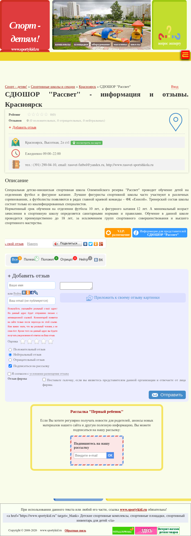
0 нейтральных (93, 120)
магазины (120, 44)
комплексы (62, 44)
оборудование (101, 44)
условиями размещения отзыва (49, 373)
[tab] (15, 260)
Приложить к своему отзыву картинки (126, 297)
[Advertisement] (63, 73)
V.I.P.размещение (121, 232)
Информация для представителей (163, 232)
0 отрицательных (69, 120)
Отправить (171, 394)
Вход (174, 86)
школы (135, 44)
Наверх (32, 243)
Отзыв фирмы (17, 379)
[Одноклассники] (95, 244)
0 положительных (43, 120)
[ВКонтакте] (85, 244)
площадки (81, 44)
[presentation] (15, 260)
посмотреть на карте (88, 142)
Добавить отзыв (24, 127)
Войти (17, 293)
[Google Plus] (101, 244)
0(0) (52, 114)
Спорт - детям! (25, 31)
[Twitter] (90, 244)
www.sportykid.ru (25, 49)
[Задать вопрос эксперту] (169, 48)
